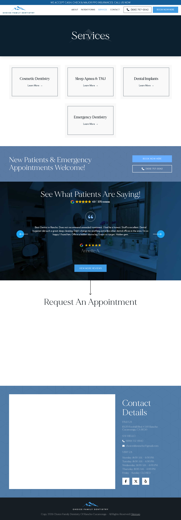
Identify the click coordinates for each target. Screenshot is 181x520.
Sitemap (135, 514)
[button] (90, 202)
